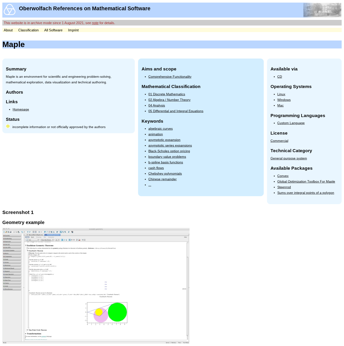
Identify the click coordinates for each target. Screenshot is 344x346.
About (8, 30)
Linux (281, 94)
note (95, 23)
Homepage (21, 109)
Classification (28, 30)
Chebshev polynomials (165, 173)
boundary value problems (167, 156)
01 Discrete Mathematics (166, 94)
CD (279, 76)
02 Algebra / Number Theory (169, 100)
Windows (284, 100)
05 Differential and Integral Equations (175, 111)
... (149, 185)
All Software (53, 30)
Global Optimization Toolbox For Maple (306, 181)
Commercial (279, 141)
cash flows (156, 168)
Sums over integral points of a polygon (305, 193)
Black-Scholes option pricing (169, 151)
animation (155, 134)
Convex (283, 176)
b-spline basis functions (165, 162)
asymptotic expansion (164, 140)
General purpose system (289, 158)
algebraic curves (160, 128)
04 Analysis (156, 105)
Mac (280, 105)
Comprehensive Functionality (169, 76)
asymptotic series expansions (170, 145)
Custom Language (291, 123)
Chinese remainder (162, 179)
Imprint (73, 30)
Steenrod (284, 187)
